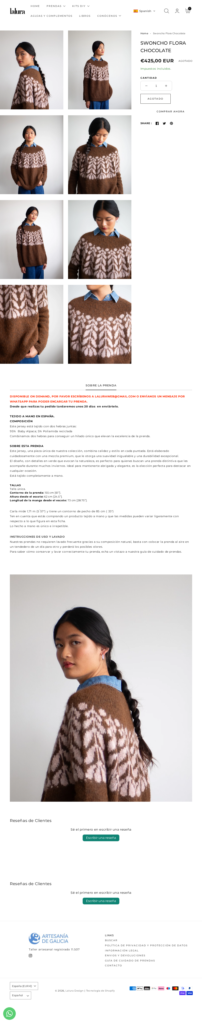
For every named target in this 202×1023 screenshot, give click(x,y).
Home (144, 33)
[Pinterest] (171, 123)
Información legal (122, 950)
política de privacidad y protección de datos (146, 945)
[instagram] (30, 956)
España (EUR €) (22, 986)
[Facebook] (157, 123)
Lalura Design (74, 990)
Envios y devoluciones (125, 955)
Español (17, 995)
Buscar (111, 940)
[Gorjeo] (164, 123)
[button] (144, 11)
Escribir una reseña (101, 838)
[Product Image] (31, 69)
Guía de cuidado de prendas (130, 960)
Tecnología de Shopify (100, 990)
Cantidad (148, 77)
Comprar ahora (171, 111)
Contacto (113, 965)
